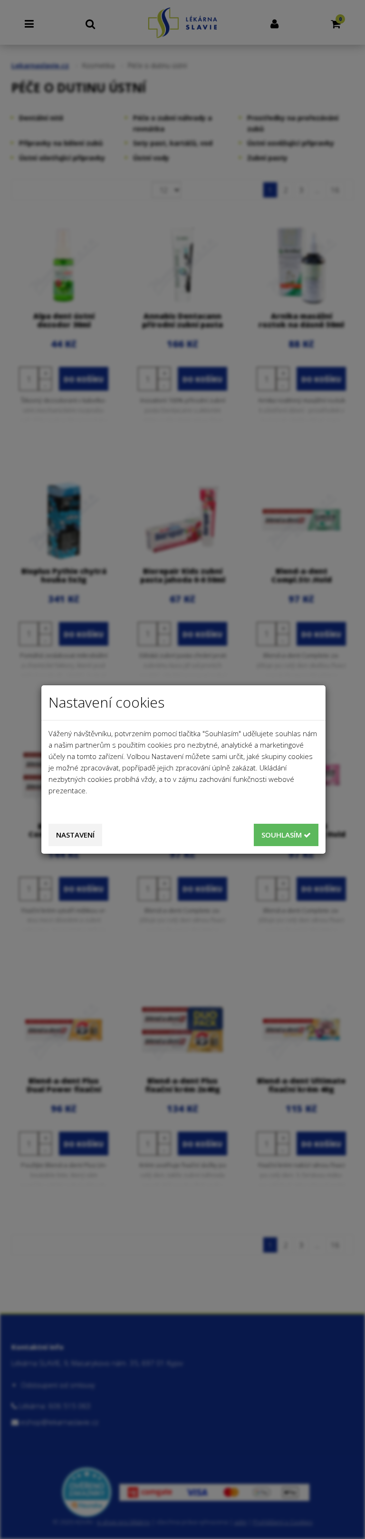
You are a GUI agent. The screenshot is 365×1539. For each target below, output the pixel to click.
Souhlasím (282, 834)
